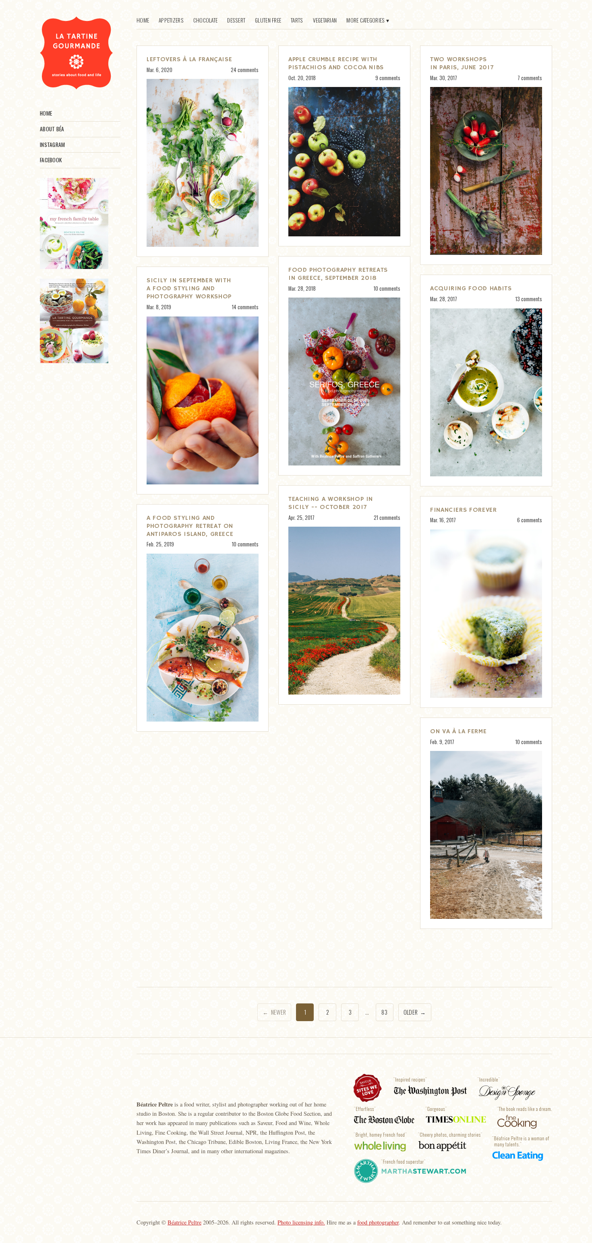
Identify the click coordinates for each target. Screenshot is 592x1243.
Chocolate (205, 20)
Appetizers (171, 20)
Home (46, 113)
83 (384, 1012)
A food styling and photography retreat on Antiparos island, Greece (190, 526)
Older (415, 1012)
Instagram (52, 145)
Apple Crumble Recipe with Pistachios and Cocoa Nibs (336, 64)
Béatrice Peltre (184, 1222)
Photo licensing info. (301, 1222)
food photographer (378, 1222)
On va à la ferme (458, 732)
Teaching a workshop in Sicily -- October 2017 (330, 503)
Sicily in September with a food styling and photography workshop (189, 289)
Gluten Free (268, 20)
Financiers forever (463, 510)
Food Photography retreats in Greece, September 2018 (338, 274)
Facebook (51, 160)
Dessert (236, 20)
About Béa (52, 129)
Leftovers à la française (189, 60)
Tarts (297, 20)
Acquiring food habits (470, 289)
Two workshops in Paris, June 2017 (461, 64)
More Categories (365, 20)
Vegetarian (325, 20)
